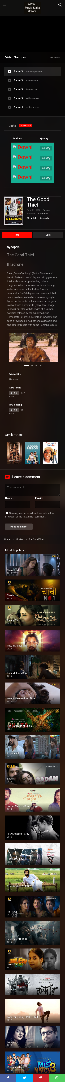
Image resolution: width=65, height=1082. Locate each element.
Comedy (44, 218)
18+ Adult (31, 218)
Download (26, 125)
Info (17, 234)
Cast (47, 234)
